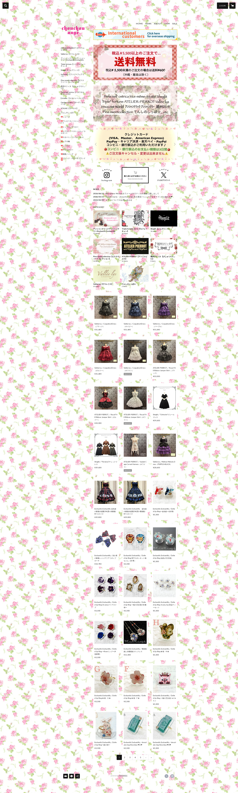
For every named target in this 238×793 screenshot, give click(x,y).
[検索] (5, 5)
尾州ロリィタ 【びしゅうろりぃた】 (73, 87)
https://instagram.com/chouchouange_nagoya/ (172, 776)
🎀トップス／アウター (69, 127)
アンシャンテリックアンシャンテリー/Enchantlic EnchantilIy (73, 59)
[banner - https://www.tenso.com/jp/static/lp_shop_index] (135, 34)
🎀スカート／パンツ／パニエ (72, 137)
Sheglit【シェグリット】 (70, 70)
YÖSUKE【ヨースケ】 (69, 108)
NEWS (148, 23)
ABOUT (158, 23)
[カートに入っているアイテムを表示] (232, 5)
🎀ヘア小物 (65, 141)
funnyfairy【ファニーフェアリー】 (72, 75)
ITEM (167, 23)
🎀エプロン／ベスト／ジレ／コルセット (73, 132)
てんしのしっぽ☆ (68, 112)
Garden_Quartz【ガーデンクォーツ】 (73, 103)
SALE (174, 23)
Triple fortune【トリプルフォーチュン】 (73, 65)
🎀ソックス (65, 146)
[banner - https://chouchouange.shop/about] (135, 175)
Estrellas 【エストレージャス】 (73, 98)
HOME (139, 23)
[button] (222, 5)
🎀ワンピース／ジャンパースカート (73, 122)
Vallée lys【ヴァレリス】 (70, 54)
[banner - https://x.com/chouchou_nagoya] (163, 175)
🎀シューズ (65, 117)
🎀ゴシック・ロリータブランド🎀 (73, 159)
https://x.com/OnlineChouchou (166, 776)
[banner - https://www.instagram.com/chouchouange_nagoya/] (106, 175)
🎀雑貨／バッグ (67, 154)
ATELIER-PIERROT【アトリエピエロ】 (73, 49)
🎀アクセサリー (67, 150)
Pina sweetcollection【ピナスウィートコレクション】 (72, 81)
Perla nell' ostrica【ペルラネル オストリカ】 (72, 93)
